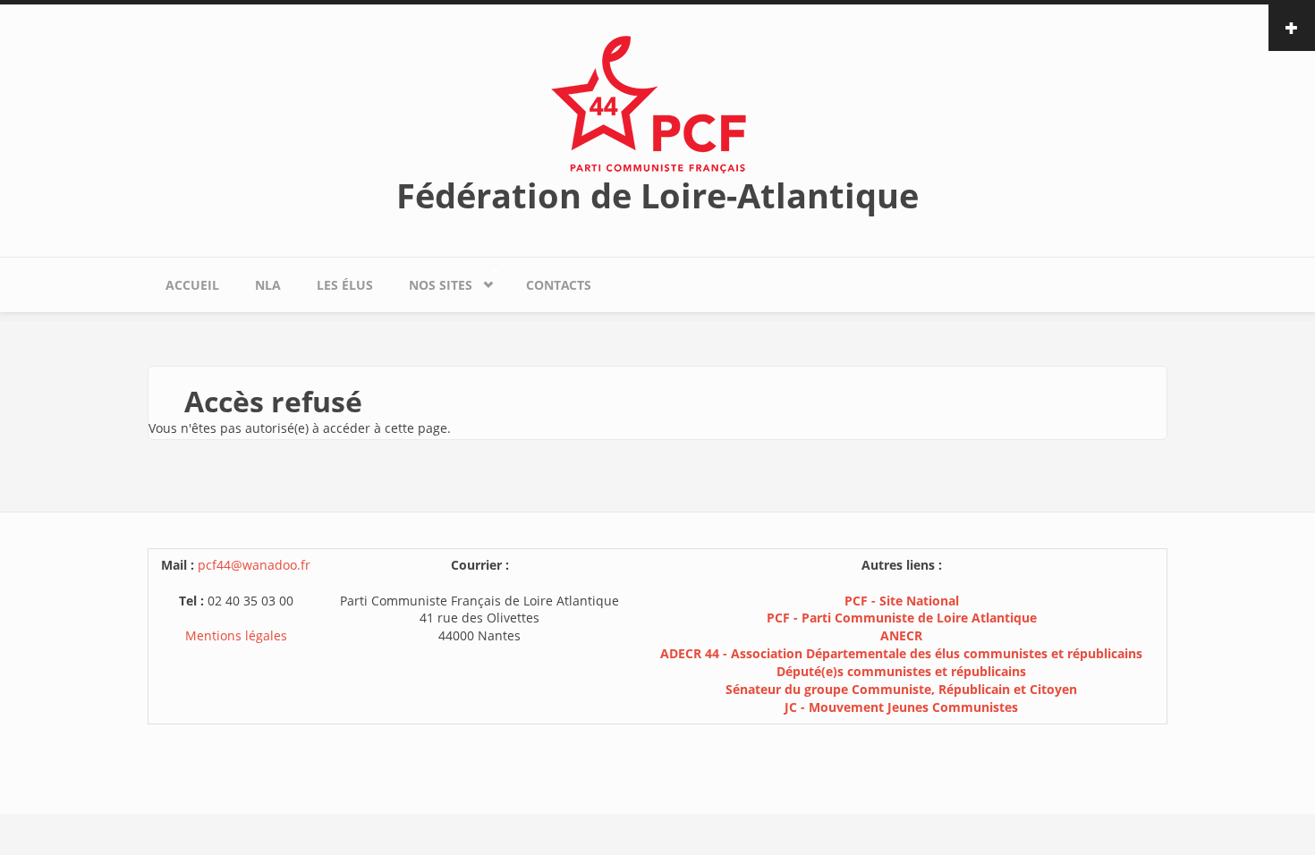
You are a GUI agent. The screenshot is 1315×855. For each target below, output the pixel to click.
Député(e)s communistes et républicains (901, 671)
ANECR (901, 635)
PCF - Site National (901, 600)
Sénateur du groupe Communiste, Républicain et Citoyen (901, 689)
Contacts (558, 284)
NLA (268, 284)
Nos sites (431, 280)
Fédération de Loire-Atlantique (657, 195)
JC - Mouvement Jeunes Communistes (901, 706)
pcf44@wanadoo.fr (254, 564)
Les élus (345, 284)
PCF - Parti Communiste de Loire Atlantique (902, 617)
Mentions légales (236, 635)
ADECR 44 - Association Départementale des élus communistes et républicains (901, 653)
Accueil (192, 284)
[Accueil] (657, 103)
